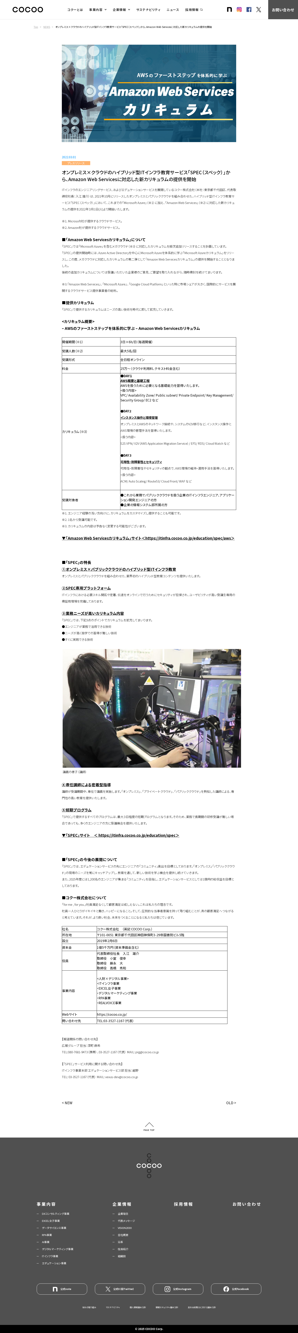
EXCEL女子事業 (51, 1221)
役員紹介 (123, 1249)
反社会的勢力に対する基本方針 (202, 1307)
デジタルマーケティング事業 (57, 1249)
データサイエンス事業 (54, 1228)
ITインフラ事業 (50, 1256)
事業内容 (96, 9)
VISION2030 (125, 1228)
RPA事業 (47, 1235)
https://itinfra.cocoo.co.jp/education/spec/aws (188, 538)
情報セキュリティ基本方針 (167, 1307)
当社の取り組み (89, 1307)
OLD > (231, 1102)
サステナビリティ (148, 9)
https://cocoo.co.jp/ (112, 1014)
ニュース (173, 9)
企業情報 (119, 9)
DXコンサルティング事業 (55, 1214)
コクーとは (75, 9)
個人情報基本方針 (138, 1307)
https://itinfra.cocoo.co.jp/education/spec (137, 835)
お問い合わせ (283, 9)
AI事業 (45, 1242)
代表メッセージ (126, 1221)
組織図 (122, 1256)
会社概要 (123, 1235)
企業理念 (123, 1214)
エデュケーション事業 (54, 1263)
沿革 (120, 1242)
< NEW (67, 1102)
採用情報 (192, 9)
